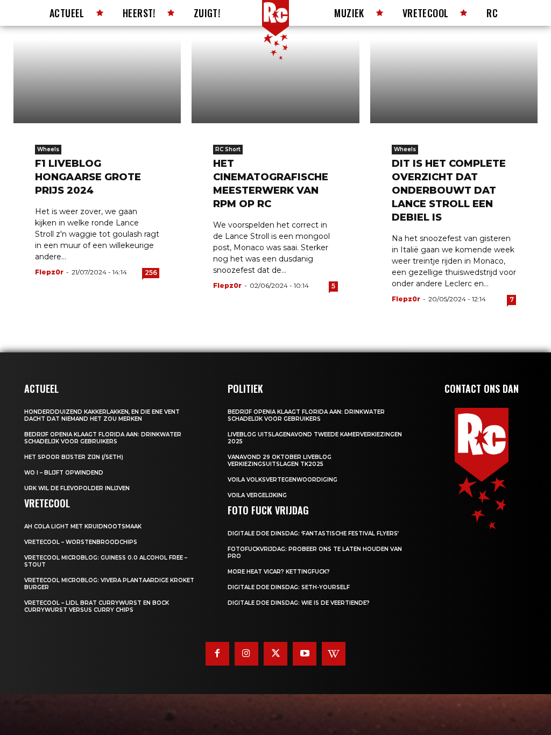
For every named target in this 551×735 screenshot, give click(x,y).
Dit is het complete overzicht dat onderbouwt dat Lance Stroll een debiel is (449, 190)
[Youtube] (304, 654)
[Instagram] (246, 654)
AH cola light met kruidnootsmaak (83, 526)
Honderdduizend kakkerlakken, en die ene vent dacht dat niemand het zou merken (102, 415)
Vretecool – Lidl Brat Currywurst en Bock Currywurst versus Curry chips (96, 606)
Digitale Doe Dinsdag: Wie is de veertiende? (299, 602)
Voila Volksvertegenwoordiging (282, 479)
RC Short (228, 149)
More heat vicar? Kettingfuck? (279, 571)
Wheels (48, 149)
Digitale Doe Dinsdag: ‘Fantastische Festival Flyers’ (313, 533)
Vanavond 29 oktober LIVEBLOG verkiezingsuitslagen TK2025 (279, 461)
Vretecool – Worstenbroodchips (80, 542)
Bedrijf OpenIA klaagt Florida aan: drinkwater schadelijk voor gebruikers (102, 438)
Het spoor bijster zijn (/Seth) (73, 457)
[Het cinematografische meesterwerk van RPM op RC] (275, 81)
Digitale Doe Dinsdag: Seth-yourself (289, 587)
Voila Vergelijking (257, 495)
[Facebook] (217, 654)
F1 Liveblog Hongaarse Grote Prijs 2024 (88, 177)
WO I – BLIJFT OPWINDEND (63, 472)
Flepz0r (49, 272)
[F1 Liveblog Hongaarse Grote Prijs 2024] (97, 81)
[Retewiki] (333, 654)
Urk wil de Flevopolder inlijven (77, 488)
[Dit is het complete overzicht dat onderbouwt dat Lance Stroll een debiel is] (454, 81)
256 (151, 272)
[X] (275, 654)
